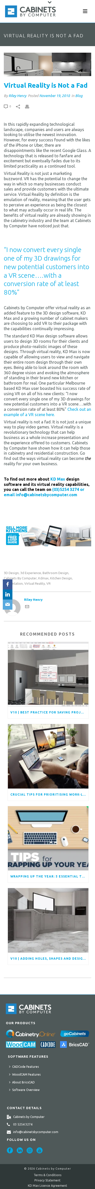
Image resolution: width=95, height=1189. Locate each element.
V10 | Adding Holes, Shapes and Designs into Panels (49, 958)
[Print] (29, 106)
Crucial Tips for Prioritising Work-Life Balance (49, 794)
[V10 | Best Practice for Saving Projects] (48, 674)
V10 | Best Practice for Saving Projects (49, 712)
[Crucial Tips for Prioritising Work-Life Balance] (48, 756)
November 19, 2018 (54, 96)
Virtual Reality (34, 583)
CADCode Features (25, 1066)
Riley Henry (17, 96)
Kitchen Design (61, 578)
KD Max (57, 479)
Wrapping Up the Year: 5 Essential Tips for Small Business (49, 876)
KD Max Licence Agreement (47, 1185)
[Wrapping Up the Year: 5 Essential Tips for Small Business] (48, 838)
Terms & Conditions (47, 1175)
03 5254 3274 (22, 1124)
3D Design (11, 573)
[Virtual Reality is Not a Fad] (47, 64)
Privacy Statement (47, 1180)
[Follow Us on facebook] (10, 1150)
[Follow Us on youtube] (39, 1150)
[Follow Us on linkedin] (20, 1150)
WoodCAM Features (26, 1074)
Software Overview (26, 1089)
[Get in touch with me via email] (27, 607)
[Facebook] (7, 584)
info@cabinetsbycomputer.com (35, 1132)
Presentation (13, 583)
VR (48, 583)
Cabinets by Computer (20, 578)
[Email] (7, 605)
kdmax (43, 578)
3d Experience (30, 573)
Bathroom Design (55, 573)
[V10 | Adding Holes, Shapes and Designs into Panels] (48, 920)
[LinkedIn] (7, 594)
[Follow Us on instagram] (30, 1150)
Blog (79, 96)
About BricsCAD (23, 1082)
